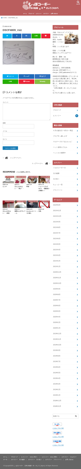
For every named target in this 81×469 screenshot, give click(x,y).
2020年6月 (56, 305)
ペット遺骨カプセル (60, 147)
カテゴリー (46, 13)
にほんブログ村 (58, 428)
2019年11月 (57, 339)
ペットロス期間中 (59, 153)
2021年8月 (56, 227)
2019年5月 (56, 373)
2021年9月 (56, 222)
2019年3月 (56, 384)
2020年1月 (56, 328)
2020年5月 (56, 311)
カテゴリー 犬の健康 (18, 459)
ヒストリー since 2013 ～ (29, 457)
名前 (4, 123)
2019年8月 (56, 356)
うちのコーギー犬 (59, 168)
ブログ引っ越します (60, 136)
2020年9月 (56, 289)
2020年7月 (56, 300)
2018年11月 (57, 406)
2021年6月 (56, 238)
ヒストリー (39, 13)
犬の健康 (56, 173)
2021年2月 (56, 261)
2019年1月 (56, 395)
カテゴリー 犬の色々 (35, 459)
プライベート (58, 190)
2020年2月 (56, 322)
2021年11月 (57, 210)
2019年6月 (56, 367)
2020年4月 (56, 317)
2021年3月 (56, 255)
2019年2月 (56, 389)
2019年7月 (56, 361)
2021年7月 (56, 233)
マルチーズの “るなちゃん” (62, 141)
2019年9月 (56, 350)
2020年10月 (57, 283)
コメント (6, 102)
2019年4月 (56, 378)
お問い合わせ (54, 13)
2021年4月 (56, 250)
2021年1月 (56, 266)
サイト (5, 139)
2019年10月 (57, 345)
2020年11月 (57, 278)
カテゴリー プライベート (53, 459)
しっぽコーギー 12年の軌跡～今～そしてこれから (29, 465)
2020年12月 (57, 272)
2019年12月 (57, 333)
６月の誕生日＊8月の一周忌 (63, 130)
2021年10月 (57, 216)
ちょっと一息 (58, 184)
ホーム (25, 13)
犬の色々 (56, 179)
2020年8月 (56, 294)
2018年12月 (57, 400)
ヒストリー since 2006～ (50, 457)
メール (5, 131)
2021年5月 (56, 244)
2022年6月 (56, 205)
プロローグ (31, 13)
